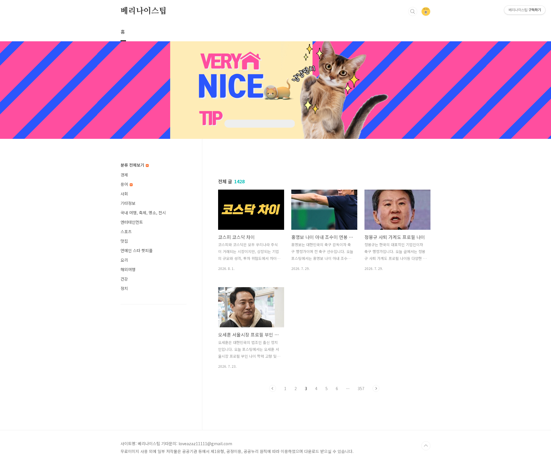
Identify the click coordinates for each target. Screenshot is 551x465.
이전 (272, 388)
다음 (375, 388)
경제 (124, 175)
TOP (425, 445)
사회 (124, 193)
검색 (412, 11)
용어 (125, 184)
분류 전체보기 (133, 165)
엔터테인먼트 (132, 222)
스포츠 (126, 231)
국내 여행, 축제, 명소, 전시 (143, 212)
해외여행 (128, 269)
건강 (124, 279)
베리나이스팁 (144, 11)
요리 (124, 260)
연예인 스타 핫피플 (137, 250)
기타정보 (128, 203)
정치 (124, 288)
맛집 (124, 241)
